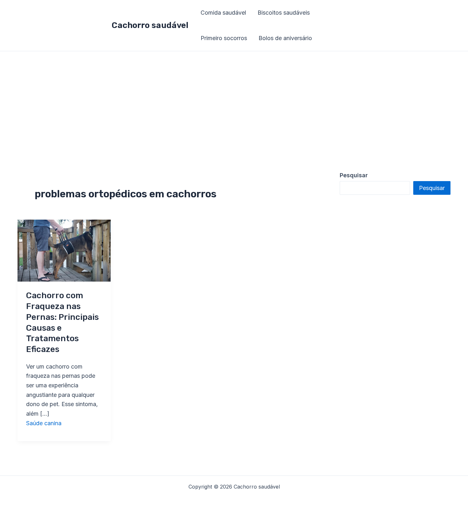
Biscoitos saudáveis (284, 12)
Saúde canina (43, 423)
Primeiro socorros (224, 38)
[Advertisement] (234, 99)
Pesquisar (432, 188)
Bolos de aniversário (285, 38)
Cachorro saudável (150, 25)
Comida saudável (223, 12)
